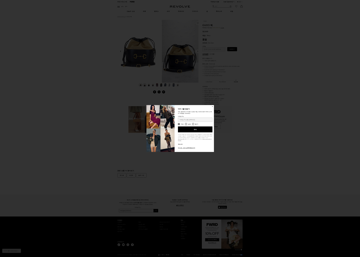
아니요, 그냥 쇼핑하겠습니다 (186, 148)
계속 (195, 129)
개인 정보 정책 (181, 139)
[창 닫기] (212, 106)
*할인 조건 (180, 144)
